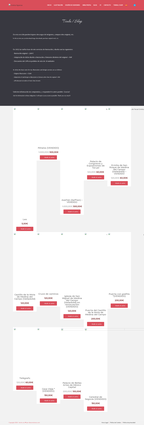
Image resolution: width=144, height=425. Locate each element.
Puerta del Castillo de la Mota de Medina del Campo (95, 312)
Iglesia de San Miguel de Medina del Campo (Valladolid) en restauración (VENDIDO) (72, 301)
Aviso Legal (105, 422)
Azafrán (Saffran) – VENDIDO (72, 201)
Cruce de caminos (48, 294)
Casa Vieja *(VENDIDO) (48, 390)
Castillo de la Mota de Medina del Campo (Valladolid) (24, 296)
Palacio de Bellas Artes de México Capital (72, 385)
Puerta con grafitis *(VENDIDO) (119, 295)
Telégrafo (24, 378)
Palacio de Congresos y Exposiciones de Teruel (96, 164)
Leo (25, 219)
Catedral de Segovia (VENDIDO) (95, 398)
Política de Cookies (115, 422)
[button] (24, 229)
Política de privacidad (129, 422)
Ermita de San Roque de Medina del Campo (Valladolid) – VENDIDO (119, 169)
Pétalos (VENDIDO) (48, 148)
